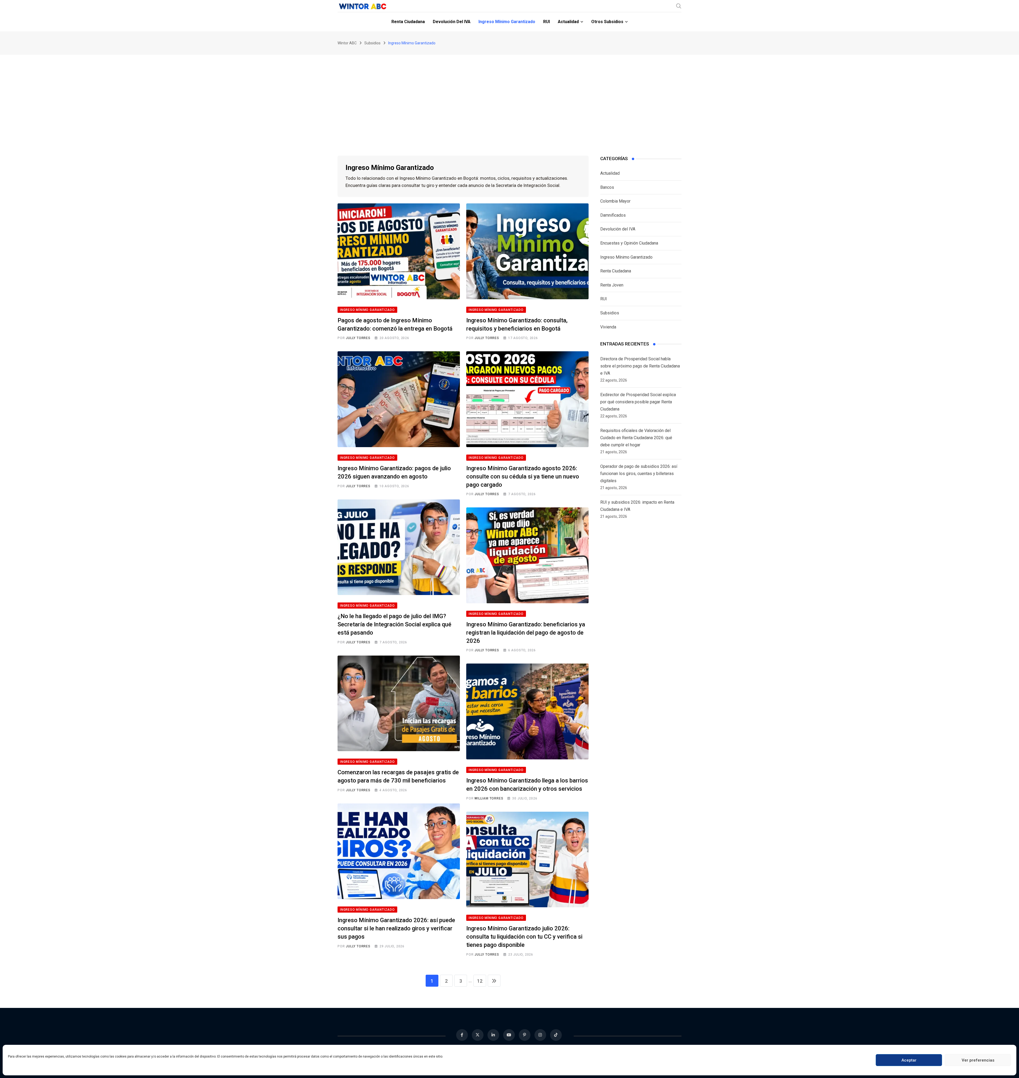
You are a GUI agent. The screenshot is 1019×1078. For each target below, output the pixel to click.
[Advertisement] (509, 94)
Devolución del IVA (451, 21)
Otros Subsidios (607, 21)
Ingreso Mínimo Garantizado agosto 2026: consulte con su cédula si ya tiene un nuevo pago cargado (522, 476)
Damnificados (613, 215)
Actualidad (568, 21)
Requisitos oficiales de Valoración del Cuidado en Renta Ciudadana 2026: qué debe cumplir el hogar (636, 437)
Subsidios (609, 312)
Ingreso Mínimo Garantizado (506, 21)
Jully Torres (358, 338)
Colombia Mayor (615, 201)
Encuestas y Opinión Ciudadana (629, 243)
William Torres (488, 798)
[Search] (678, 6)
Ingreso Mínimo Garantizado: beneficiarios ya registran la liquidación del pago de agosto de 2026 (525, 632)
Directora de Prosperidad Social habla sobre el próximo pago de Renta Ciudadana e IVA (640, 366)
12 (479, 981)
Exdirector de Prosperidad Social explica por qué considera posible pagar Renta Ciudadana (638, 402)
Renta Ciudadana (408, 21)
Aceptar (909, 1060)
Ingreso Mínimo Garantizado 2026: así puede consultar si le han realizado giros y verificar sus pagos (396, 928)
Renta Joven (611, 285)
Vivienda (608, 327)
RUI (546, 21)
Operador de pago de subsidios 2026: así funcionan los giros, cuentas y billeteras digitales (638, 473)
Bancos (607, 187)
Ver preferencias (978, 1060)
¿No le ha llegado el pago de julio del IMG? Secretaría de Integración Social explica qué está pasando (394, 624)
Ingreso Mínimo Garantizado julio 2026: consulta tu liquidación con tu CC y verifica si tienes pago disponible (524, 936)
